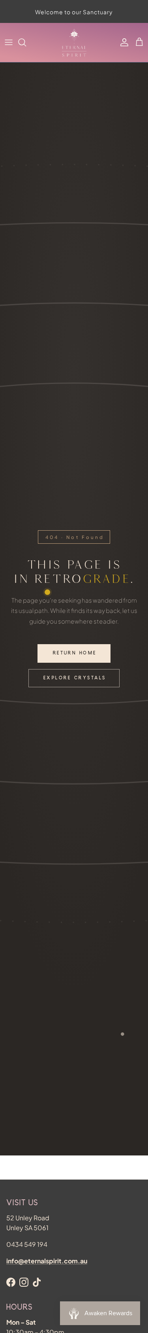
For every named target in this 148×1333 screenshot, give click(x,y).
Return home (75, 653)
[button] (139, 42)
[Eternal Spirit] (74, 42)
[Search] (26, 42)
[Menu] (8, 42)
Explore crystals (74, 678)
